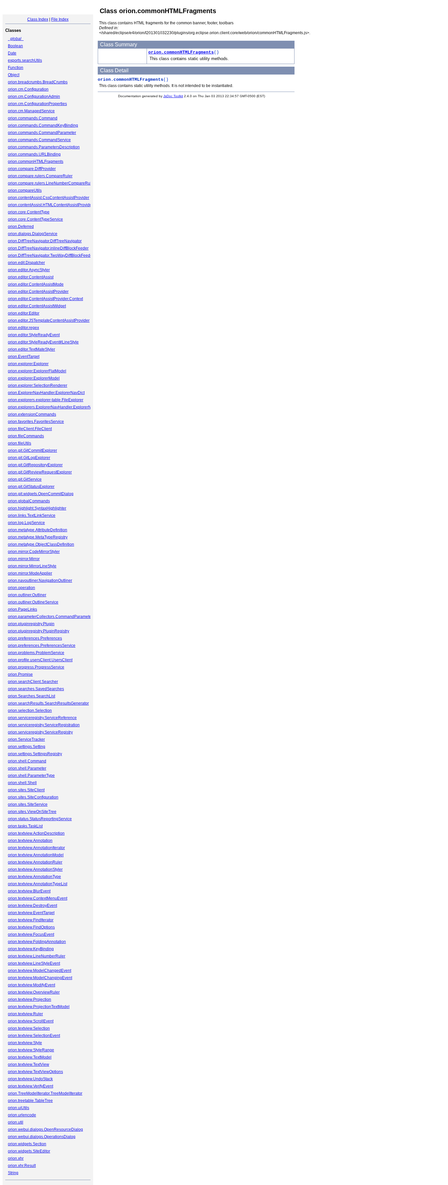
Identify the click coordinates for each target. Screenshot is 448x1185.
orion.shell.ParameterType (31, 775)
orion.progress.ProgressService (36, 667)
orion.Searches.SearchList (31, 696)
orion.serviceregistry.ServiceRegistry (40, 732)
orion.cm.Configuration (28, 89)
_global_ (16, 38)
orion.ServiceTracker (26, 739)
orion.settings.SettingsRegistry (35, 754)
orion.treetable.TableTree (30, 1100)
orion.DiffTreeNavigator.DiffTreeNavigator (45, 241)
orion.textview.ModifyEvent (31, 985)
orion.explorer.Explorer (28, 364)
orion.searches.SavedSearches (36, 689)
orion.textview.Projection (29, 999)
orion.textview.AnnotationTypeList (37, 884)
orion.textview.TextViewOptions (35, 1071)
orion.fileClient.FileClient (30, 429)
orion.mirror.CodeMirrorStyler (34, 551)
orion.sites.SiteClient (26, 790)
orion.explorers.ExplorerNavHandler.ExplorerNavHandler (59, 407)
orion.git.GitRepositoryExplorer (35, 465)
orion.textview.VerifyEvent (30, 1086)
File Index (60, 19)
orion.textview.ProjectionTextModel (39, 1006)
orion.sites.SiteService (28, 804)
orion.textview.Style (25, 1043)
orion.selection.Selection (30, 710)
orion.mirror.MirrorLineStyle (32, 566)
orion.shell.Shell (22, 782)
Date (12, 53)
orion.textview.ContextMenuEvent (37, 898)
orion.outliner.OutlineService (33, 602)
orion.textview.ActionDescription (36, 833)
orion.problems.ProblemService (36, 652)
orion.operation (21, 587)
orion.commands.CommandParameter (42, 132)
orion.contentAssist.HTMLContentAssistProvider (50, 205)
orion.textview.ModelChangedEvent (39, 970)
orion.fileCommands (26, 436)
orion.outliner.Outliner (27, 595)
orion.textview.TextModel (29, 1057)
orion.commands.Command (32, 118)
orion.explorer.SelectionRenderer (37, 385)
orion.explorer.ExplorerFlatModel (37, 371)
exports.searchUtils (25, 60)
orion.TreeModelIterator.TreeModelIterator (45, 1093)
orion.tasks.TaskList (25, 826)
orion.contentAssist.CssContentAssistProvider (48, 197)
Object (13, 75)
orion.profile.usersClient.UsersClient (40, 660)
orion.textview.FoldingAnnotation (37, 941)
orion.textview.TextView (28, 1064)
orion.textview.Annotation (30, 840)
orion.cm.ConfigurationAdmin (34, 96)
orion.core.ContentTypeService (35, 219)
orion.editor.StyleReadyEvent (34, 335)
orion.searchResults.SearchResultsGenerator (48, 703)
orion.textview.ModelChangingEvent (40, 978)
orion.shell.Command (27, 761)
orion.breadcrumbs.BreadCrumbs (38, 82)
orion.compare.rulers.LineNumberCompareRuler (51, 183)
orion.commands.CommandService (39, 140)
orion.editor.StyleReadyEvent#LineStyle (43, 342)
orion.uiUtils (18, 1108)
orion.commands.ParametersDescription (44, 147)
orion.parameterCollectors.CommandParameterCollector (58, 616)
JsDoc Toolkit (173, 96)
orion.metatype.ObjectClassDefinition (41, 544)
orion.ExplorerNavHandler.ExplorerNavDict (46, 392)
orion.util (15, 1122)
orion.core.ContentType (29, 212)
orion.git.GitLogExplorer (29, 457)
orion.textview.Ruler (25, 1014)
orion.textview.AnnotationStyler (35, 869)
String (13, 1173)
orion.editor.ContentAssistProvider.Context (45, 298)
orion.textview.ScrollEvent (30, 1021)
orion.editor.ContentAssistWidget (37, 306)
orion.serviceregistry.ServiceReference (42, 717)
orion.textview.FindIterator (30, 920)
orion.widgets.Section (27, 1144)
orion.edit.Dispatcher (26, 262)
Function (15, 67)
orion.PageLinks (22, 609)
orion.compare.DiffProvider (32, 168)
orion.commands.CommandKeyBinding (43, 125)
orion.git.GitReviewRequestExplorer (40, 472)
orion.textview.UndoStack (30, 1079)
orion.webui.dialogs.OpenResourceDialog (45, 1129)
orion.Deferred (21, 226)
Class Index (37, 19)
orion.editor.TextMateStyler (31, 349)
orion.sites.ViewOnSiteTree (32, 811)
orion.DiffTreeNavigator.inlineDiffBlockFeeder (48, 248)
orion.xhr (16, 1158)
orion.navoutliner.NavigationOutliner (40, 580)
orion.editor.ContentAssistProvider (38, 291)
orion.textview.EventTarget (31, 913)
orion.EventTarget (23, 356)
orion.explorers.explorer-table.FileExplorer (45, 400)
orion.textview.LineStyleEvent (34, 963)
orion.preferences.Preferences (35, 638)
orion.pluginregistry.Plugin (31, 624)
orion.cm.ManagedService (31, 111)
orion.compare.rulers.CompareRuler (40, 176)
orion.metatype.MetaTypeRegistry (38, 537)
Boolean (15, 46)
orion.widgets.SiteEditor (29, 1151)
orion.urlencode (22, 1115)
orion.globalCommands (29, 501)
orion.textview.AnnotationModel (36, 855)
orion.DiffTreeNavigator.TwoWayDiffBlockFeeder (51, 255)
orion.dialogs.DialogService (32, 233)
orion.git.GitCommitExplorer (32, 450)
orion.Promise (20, 674)
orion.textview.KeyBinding (31, 949)
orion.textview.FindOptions (31, 927)
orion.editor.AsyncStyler (29, 270)
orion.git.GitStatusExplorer (31, 486)
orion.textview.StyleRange (31, 1050)
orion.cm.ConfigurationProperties (37, 103)
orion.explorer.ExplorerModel (34, 378)
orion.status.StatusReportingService (40, 819)
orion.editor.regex (23, 327)
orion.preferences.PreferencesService (41, 645)
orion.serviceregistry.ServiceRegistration (44, 725)
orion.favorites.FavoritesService (36, 421)
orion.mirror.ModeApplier (30, 573)
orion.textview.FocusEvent (31, 934)
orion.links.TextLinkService (31, 515)
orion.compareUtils (25, 190)
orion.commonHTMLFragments (35, 161)
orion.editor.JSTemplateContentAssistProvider (49, 320)
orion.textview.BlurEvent (29, 891)
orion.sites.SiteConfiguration (33, 797)
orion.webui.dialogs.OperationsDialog (41, 1136)
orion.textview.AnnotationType (34, 876)
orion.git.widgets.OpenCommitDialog (40, 494)
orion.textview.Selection (29, 1028)
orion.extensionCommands (32, 414)
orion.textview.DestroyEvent (32, 905)
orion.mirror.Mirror (24, 559)
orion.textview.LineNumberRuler (36, 956)
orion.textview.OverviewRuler (34, 992)
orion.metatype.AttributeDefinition (37, 530)
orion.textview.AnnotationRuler (35, 862)
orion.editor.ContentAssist (30, 277)
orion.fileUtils (19, 443)
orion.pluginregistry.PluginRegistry (38, 631)
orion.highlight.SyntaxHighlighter (37, 508)
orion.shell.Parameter (27, 768)
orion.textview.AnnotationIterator (36, 847)
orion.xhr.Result (22, 1165)
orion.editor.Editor (23, 313)
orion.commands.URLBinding (34, 154)
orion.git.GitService (25, 479)
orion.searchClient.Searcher (33, 681)
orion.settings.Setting (26, 746)
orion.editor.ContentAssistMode (36, 284)
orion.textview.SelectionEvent (34, 1035)
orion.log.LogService (26, 522)
